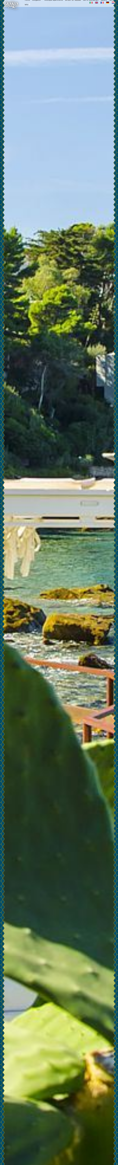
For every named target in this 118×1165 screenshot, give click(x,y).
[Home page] (12, 5)
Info (26, 4)
